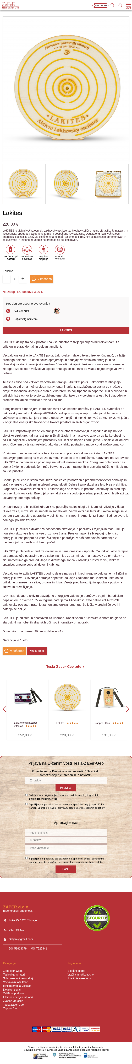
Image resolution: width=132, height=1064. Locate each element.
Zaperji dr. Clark (13, 970)
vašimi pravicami (59, 807)
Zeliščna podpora (13, 993)
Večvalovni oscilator (15, 982)
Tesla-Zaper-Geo (13, 1004)
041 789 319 (101, 5)
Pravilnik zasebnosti (80, 978)
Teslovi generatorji (14, 974)
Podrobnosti (34, 733)
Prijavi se (66, 787)
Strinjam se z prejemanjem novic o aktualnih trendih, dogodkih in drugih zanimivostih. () (64, 797)
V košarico (16, 733)
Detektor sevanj (12, 989)
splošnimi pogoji (81, 804)
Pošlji (65, 869)
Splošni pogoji (76, 970)
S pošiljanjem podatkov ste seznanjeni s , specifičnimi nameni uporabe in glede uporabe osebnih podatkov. (67, 806)
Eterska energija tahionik (18, 997)
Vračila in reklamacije (81, 974)
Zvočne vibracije (13, 1000)
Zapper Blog (10, 1008)
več (54, 798)
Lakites (66, 330)
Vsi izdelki (37, 651)
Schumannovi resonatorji (18, 978)
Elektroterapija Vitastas (17, 985)
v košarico (45, 279)
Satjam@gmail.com (25, 319)
